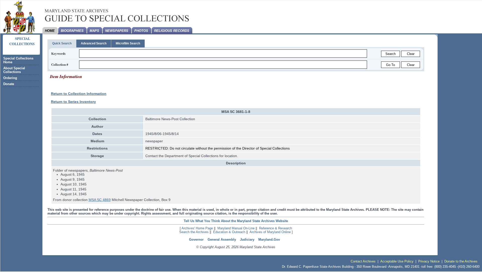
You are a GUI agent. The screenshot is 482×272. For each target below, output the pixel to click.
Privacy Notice (429, 261)
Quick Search (62, 43)
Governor (196, 239)
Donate (8, 84)
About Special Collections (14, 70)
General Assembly (222, 239)
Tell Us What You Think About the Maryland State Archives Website (236, 221)
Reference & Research (275, 228)
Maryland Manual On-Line (236, 228)
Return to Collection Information (78, 94)
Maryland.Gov (269, 239)
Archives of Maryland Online (270, 232)
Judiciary (247, 239)
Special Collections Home (18, 60)
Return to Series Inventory (73, 102)
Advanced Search (93, 43)
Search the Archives (194, 232)
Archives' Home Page (197, 228)
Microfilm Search (128, 43)
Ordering (10, 78)
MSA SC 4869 (100, 200)
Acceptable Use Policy (396, 261)
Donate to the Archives (460, 261)
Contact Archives (363, 261)
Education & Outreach (229, 232)
